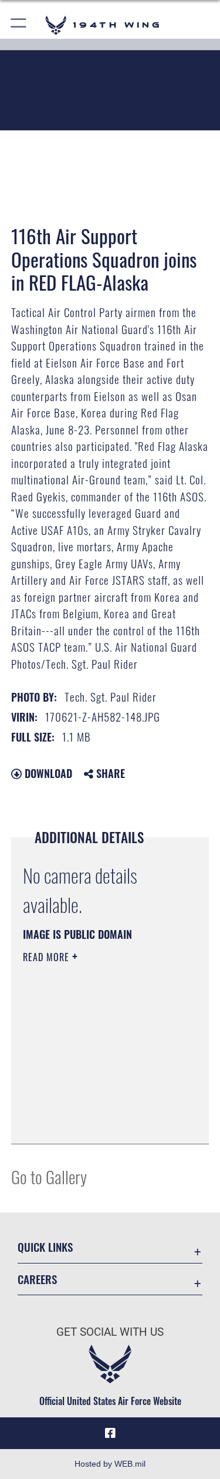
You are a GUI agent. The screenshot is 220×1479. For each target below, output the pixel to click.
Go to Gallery (49, 1176)
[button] (19, 25)
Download (47, 773)
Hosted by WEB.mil (110, 1463)
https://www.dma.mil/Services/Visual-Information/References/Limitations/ (94, 1105)
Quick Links (45, 1246)
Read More (47, 957)
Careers (37, 1279)
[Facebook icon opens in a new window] (110, 1433)
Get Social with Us (110, 1332)
